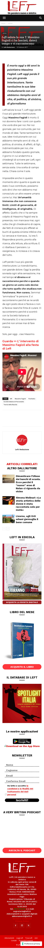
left (11, 399)
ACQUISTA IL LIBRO (22, 666)
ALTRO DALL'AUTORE (22, 468)
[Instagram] (22, 925)
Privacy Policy (22, 921)
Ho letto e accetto (20, 790)
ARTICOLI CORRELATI (22, 464)
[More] (30, 56)
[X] (14, 56)
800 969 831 (20, 909)
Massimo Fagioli (20, 399)
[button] (4, 18)
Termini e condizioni (22, 919)
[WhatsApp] (22, 56)
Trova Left (28, 938)
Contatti (14, 941)
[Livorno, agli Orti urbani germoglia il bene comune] (8, 519)
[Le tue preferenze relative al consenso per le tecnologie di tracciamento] (31, 943)
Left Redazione (9, 47)
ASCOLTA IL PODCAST (22, 850)
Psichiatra (31, 399)
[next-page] (7, 528)
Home (3, 23)
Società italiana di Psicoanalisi (14, 402)
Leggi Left (19, 938)
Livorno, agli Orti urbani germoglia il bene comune (27, 519)
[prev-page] (4, 528)
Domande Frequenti (26, 941)
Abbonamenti (9, 938)
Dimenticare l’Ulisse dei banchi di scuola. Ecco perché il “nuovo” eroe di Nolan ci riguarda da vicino (28, 484)
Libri (36, 938)
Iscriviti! (22, 800)
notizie (10, 23)
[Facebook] (6, 56)
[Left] (22, 7)
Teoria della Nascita (10, 404)
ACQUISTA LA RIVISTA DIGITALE (22, 602)
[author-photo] (22, 446)
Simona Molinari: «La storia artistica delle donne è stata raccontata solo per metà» (28, 503)
